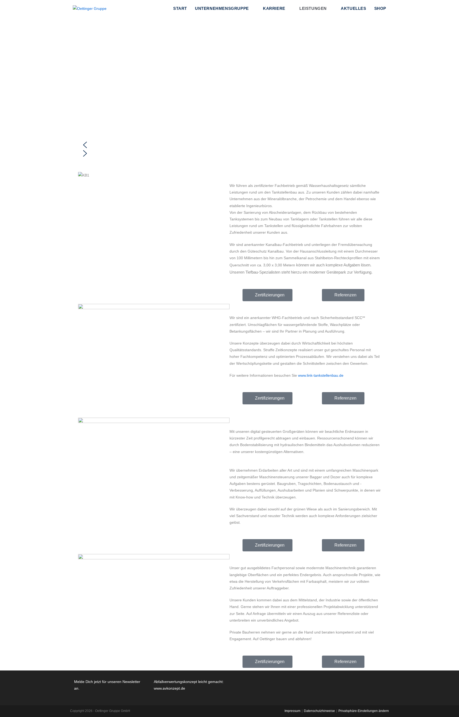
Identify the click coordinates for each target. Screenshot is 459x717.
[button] (229, 145)
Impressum (292, 711)
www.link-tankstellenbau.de (320, 375)
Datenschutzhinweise (319, 711)
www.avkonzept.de (169, 688)
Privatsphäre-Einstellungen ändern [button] (363, 711)
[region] (229, 89)
